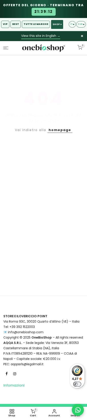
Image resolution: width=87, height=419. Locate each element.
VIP (5, 24)
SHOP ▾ (57, 24)
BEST (15, 24)
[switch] (77, 384)
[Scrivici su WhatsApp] (78, 410)
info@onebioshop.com (26, 332)
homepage (60, 130)
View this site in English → (40, 36)
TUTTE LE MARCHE (36, 24)
